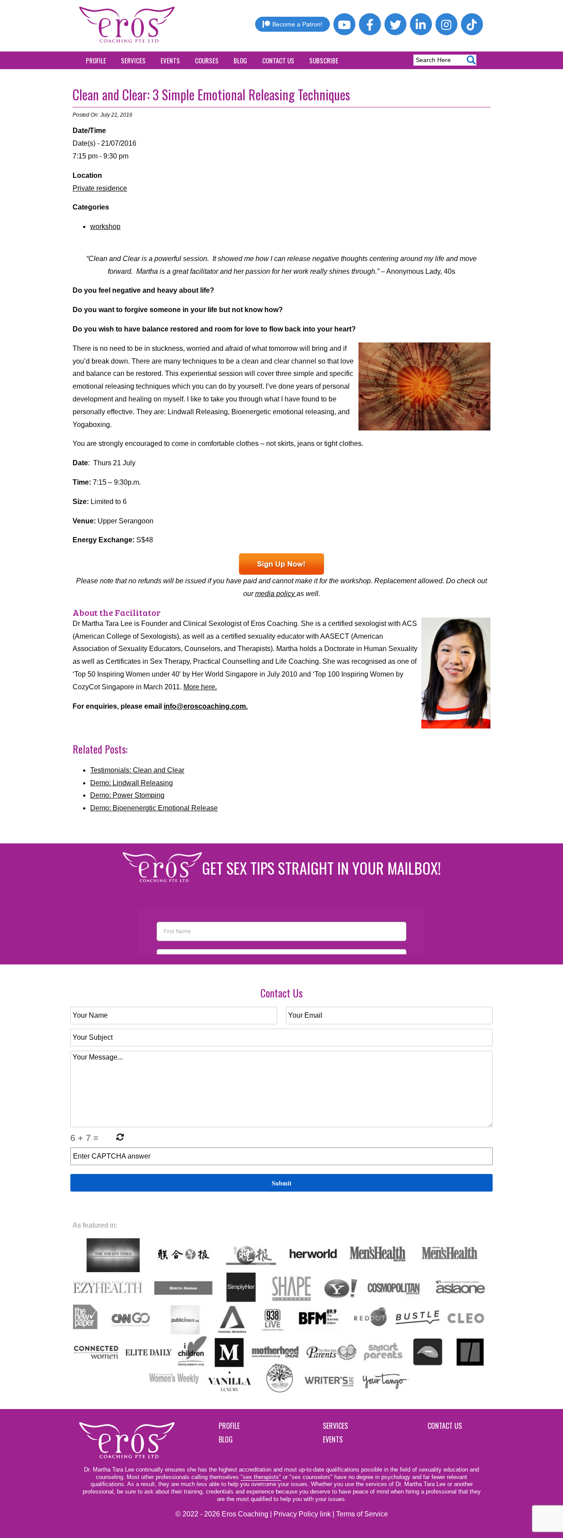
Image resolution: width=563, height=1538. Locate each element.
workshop (105, 226)
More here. (200, 687)
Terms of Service (362, 1514)
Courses (207, 60)
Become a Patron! (297, 24)
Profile (96, 60)
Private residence (100, 188)
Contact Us (278, 60)
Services (133, 60)
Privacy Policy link (302, 1514)
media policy (275, 593)
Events (170, 60)
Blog (240, 60)
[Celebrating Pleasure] (281, 564)
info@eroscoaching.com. (206, 706)
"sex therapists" (261, 1477)
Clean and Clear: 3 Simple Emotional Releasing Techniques (211, 94)
